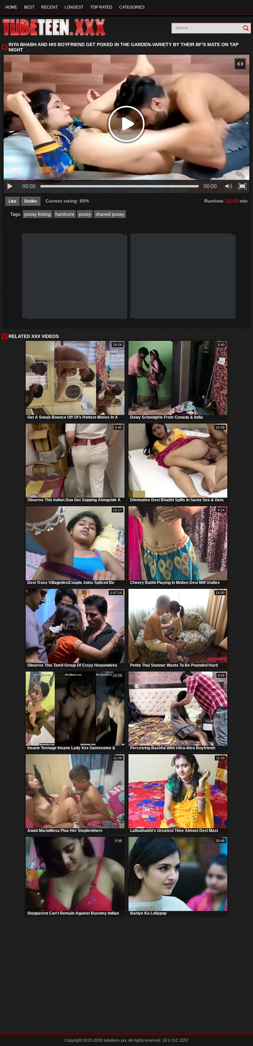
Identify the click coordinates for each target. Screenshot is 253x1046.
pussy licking (37, 214)
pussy (85, 214)
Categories (132, 7)
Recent (49, 7)
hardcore (64, 214)
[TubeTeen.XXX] (61, 27)
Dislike (30, 201)
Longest (74, 7)
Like (12, 201)
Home (11, 7)
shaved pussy (110, 214)
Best (29, 7)
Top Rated (101, 7)
